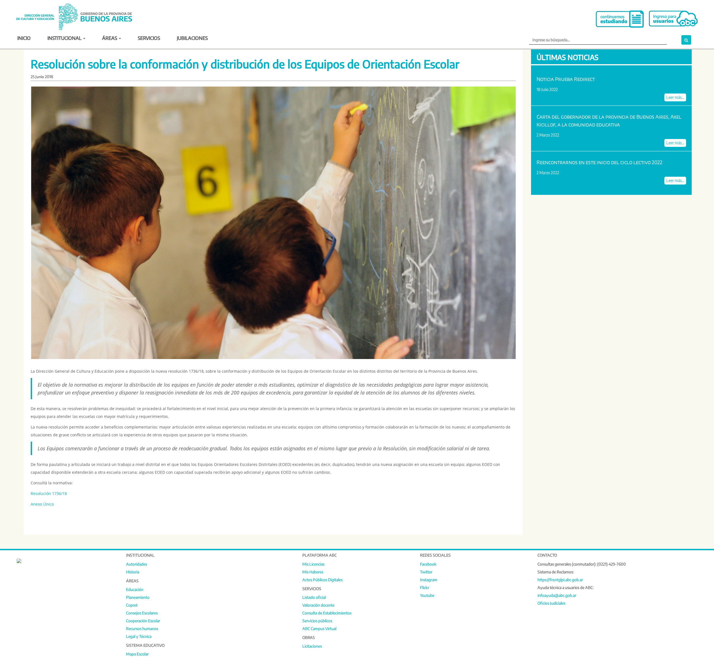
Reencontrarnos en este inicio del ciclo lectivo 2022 (599, 162)
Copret (132, 605)
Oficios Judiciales (551, 603)
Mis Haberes (312, 572)
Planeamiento (137, 597)
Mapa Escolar (137, 654)
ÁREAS (110, 38)
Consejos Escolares (142, 613)
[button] (686, 40)
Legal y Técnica (138, 636)
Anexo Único (42, 504)
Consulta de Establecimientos (326, 613)
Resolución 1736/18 (49, 493)
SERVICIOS (149, 38)
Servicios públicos (317, 620)
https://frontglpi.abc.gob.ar (560, 579)
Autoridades (136, 564)
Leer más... (675, 97)
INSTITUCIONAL (65, 38)
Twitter (426, 572)
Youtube (427, 595)
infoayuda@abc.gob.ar (556, 595)
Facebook (428, 564)
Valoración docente (318, 605)
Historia (132, 572)
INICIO (24, 38)
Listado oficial (314, 597)
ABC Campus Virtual (319, 628)
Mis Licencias (313, 564)
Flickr (424, 587)
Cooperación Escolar (143, 620)
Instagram (428, 579)
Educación (134, 589)
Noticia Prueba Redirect (566, 79)
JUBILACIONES (192, 38)
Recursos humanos (142, 628)
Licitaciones (312, 646)
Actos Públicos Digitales (322, 579)
